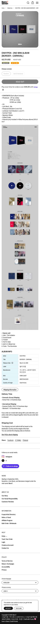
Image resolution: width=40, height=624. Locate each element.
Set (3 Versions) (18, 73)
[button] (28, 2)
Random (6, 73)
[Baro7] (13, 2)
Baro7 (14, 615)
